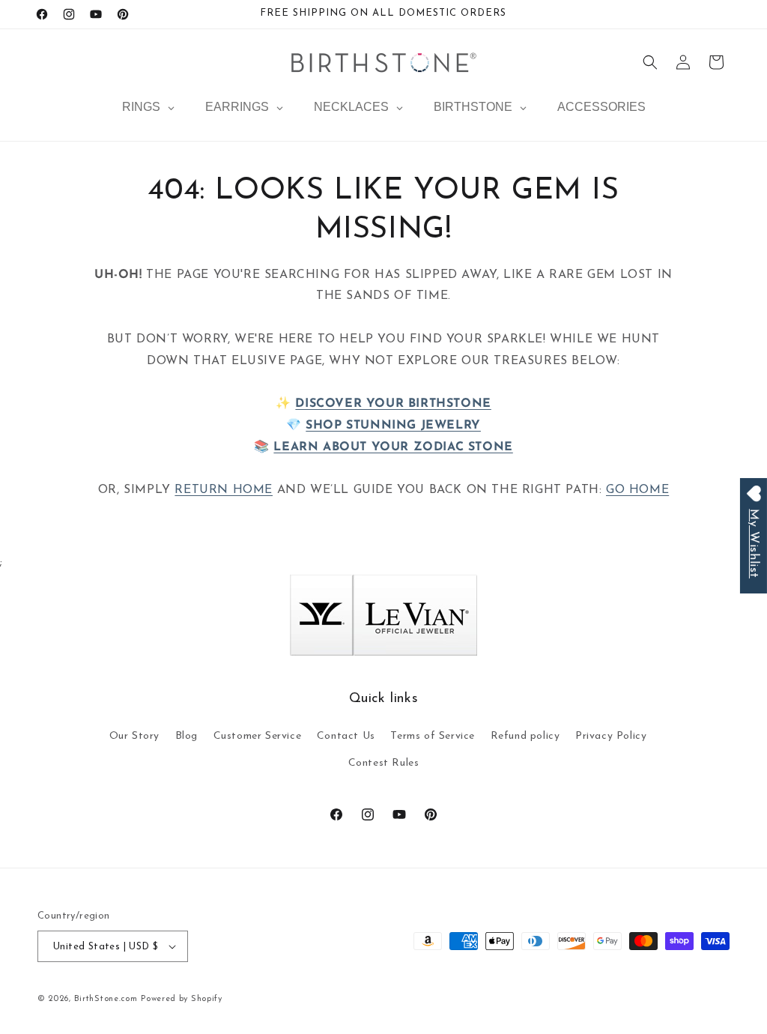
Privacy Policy (610, 736)
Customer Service (257, 736)
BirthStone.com (106, 999)
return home (224, 490)
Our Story (134, 736)
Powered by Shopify (181, 999)
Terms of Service (432, 736)
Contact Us (346, 736)
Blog (186, 736)
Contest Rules (383, 763)
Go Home (637, 490)
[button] (650, 62)
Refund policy (525, 736)
